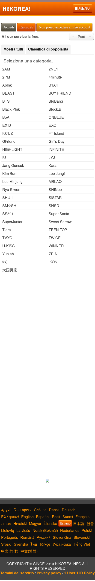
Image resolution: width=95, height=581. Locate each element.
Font (81, 37)
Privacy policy (49, 572)
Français (82, 516)
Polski (87, 530)
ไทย (33, 544)
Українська (62, 544)
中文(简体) (9, 551)
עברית (6, 523)
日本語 (78, 523)
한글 (90, 523)
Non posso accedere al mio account (64, 27)
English (27, 516)
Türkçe (44, 544)
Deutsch (68, 509)
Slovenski (82, 537)
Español (43, 516)
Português (9, 537)
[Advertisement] (47, 326)
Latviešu (23, 530)
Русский (43, 537)
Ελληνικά (10, 516)
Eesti (56, 516)
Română (27, 537)
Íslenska (50, 523)
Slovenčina (62, 537)
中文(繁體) (29, 551)
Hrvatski (20, 523)
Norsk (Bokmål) (45, 530)
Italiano (65, 523)
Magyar (35, 523)
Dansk (54, 509)
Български (23, 509)
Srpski (6, 544)
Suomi (67, 516)
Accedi (8, 27)
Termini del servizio (17, 572)
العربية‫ (6, 509)
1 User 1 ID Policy (79, 572)
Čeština (40, 509)
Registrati (26, 27)
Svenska (21, 544)
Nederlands (69, 530)
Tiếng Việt (81, 544)
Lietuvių (7, 530)
